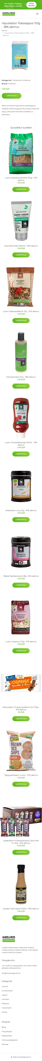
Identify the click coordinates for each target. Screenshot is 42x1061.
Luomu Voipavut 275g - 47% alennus (21, 641)
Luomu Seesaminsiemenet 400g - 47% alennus (21, 179)
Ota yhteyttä (7, 1031)
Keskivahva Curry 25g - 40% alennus (21, 510)
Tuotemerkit (17, 80)
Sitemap (5, 1044)
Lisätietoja (12, 96)
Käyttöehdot (7, 1036)
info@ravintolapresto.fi (11, 973)
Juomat (5, 986)
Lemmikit (5, 999)
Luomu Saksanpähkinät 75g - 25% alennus (21, 311)
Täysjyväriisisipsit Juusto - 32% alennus (21, 775)
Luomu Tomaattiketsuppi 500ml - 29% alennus (21, 443)
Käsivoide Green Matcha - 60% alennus (21, 246)
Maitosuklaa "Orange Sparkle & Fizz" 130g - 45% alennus (21, 708)
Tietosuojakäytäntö (10, 1040)
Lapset (4, 995)
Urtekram (26, 80)
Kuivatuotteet (7, 991)
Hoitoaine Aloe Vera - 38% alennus (21, 377)
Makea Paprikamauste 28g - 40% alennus (21, 576)
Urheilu (4, 1012)
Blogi (4, 1027)
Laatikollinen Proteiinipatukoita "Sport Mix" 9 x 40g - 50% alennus (21, 841)
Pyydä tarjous (31, 4)
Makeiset (5, 1003)
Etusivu (4, 30)
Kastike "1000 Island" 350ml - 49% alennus (21, 909)
